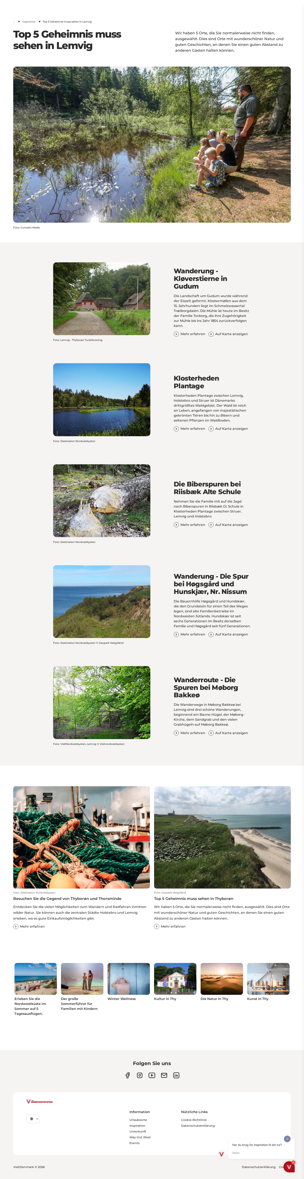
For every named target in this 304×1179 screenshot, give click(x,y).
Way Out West (140, 1137)
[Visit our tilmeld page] (164, 1075)
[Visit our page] (127, 1075)
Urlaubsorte (138, 1120)
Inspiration (29, 21)
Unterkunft (137, 1131)
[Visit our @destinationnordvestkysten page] (152, 1075)
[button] (81, 910)
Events (134, 1143)
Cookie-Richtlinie (194, 1120)
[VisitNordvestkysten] (39, 1102)
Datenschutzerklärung (198, 1126)
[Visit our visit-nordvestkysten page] (176, 1075)
